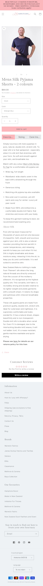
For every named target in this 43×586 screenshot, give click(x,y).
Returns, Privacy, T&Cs (14, 416)
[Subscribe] (35, 533)
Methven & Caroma (12, 471)
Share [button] (6, 352)
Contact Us (9, 421)
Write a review (21, 375)
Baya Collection (11, 477)
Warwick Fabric (11, 512)
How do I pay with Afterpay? (16, 398)
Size (3, 96)
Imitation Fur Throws (13, 501)
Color (4, 106)
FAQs (7, 403)
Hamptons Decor (11, 491)
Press (7, 426)
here (16, 341)
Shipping (13, 92)
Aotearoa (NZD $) (20, 557)
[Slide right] (26, 74)
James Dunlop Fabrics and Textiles (19, 451)
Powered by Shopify (30, 582)
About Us (8, 392)
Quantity (5, 116)
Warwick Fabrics (11, 446)
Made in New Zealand (13, 496)
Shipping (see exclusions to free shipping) (18, 409)
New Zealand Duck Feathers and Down (20, 517)
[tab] (8, 136)
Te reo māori (20, 570)
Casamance (9, 466)
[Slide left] (16, 74)
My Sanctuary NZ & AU (18, 582)
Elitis (6, 461)
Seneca (8, 456)
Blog (6, 431)
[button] (2, 14)
